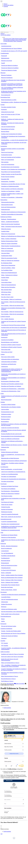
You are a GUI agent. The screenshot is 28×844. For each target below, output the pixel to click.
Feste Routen (4, 483)
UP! (1, 833)
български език (7, 38)
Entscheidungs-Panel (5, 97)
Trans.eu (5, 3)
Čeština (13, 38)
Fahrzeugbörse (4, 199)
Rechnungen (3, 623)
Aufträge (3, 354)
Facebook (5, 6)
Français (5, 40)
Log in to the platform (8, 5)
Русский (5, 41)
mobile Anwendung (5, 651)
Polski (20, 40)
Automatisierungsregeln (6, 519)
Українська (19, 41)
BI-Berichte (3, 543)
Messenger (3, 72)
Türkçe (15, 41)
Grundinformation (5, 53)
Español (25, 38)
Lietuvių (17, 40)
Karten (2, 393)
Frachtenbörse (4, 146)
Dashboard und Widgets (6, 216)
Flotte (2, 532)
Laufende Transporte (5, 316)
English (21, 38)
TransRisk (3, 640)
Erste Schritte (4, 43)
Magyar (9, 40)
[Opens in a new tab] (14, 838)
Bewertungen (4, 592)
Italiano (13, 40)
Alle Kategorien (10, 683)
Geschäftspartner (4, 466)
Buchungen (3, 449)
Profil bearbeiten (7, 707)
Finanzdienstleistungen (6, 616)
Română (24, 40)
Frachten (3, 104)
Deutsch (17, 38)
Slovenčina (10, 41)
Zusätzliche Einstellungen (6, 628)
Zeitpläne (3, 402)
